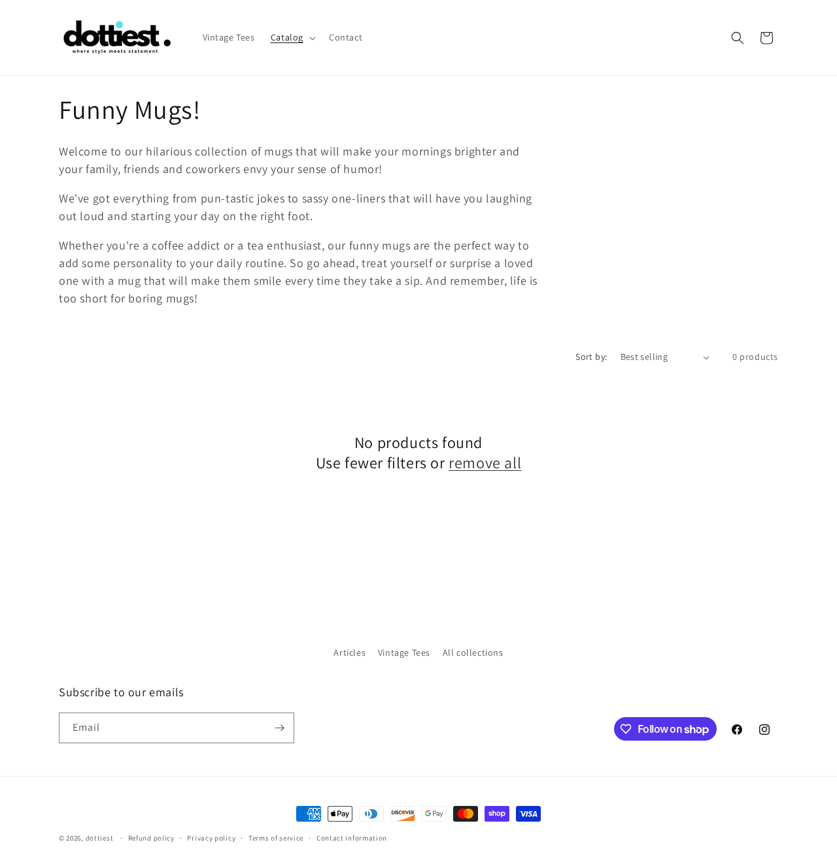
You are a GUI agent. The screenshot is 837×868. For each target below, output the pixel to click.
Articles (349, 652)
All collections (473, 652)
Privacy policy (211, 838)
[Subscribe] (279, 728)
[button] (292, 37)
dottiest (100, 838)
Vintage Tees (404, 652)
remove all (485, 463)
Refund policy (151, 838)
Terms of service (275, 838)
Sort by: (591, 356)
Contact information (351, 838)
